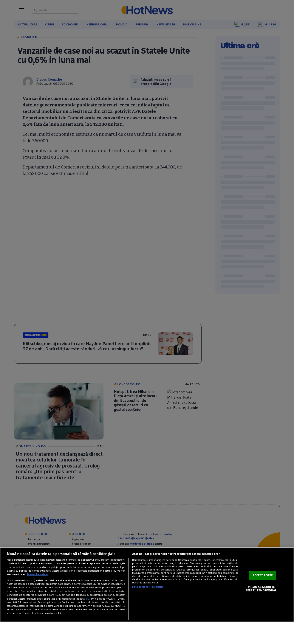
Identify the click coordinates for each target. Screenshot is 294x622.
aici (87, 598)
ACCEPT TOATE (263, 575)
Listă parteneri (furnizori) (147, 586)
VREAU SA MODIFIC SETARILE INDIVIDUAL (261, 588)
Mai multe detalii (37, 574)
